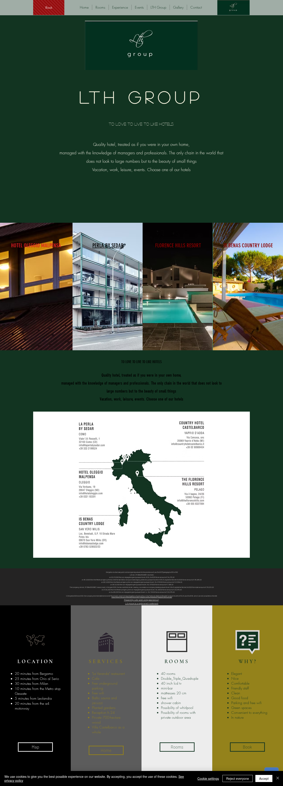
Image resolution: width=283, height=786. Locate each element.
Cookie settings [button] (208, 778)
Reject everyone (237, 778)
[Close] (277, 778)
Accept (264, 778)
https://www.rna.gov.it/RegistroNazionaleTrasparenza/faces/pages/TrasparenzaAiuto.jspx (141, 597)
